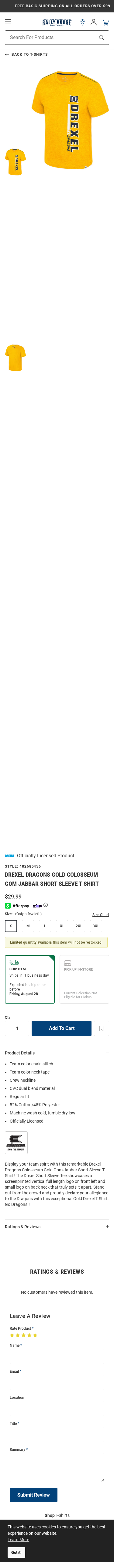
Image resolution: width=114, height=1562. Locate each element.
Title (13, 1424)
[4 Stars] (30, 1335)
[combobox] (42, 38)
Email (14, 1372)
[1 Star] (13, 1335)
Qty (7, 1018)
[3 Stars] (24, 1335)
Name (14, 1346)
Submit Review (33, 1495)
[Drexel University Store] (57, 22)
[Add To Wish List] (101, 1028)
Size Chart (100, 915)
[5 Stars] (36, 1335)
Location (17, 1398)
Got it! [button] (16, 1552)
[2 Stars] (18, 1335)
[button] (83, 22)
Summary (17, 1450)
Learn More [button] (18, 1539)
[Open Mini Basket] (105, 22)
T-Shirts (57, 1515)
